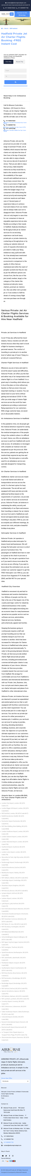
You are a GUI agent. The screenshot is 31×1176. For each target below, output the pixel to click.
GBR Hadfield (13, 28)
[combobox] (15, 1081)
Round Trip (19, 61)
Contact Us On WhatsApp (22, 14)
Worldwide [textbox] (5, 1081)
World (6, 28)
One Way (8, 61)
